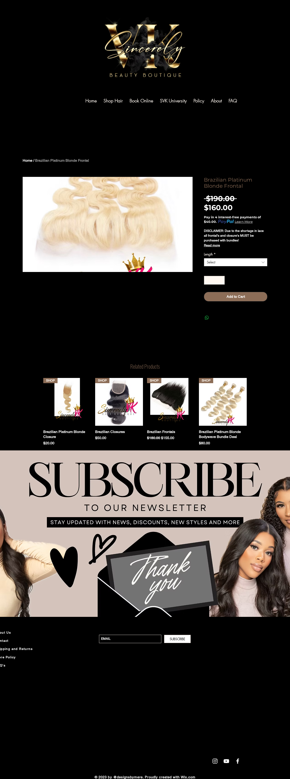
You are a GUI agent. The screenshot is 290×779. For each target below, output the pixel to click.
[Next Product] (253, 412)
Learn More (244, 222)
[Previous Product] (36, 412)
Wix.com (188, 777)
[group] (145, 412)
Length (210, 254)
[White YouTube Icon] (226, 761)
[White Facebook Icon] (237, 761)
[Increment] (221, 280)
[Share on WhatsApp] (207, 317)
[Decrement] (208, 280)
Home (27, 160)
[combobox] (235, 262)
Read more (212, 245)
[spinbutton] (214, 280)
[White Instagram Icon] (215, 761)
